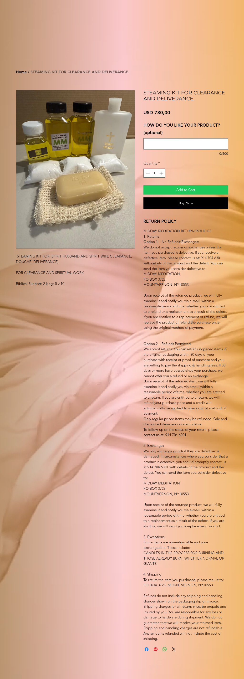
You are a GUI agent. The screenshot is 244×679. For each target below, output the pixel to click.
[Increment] (161, 173)
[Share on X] (174, 649)
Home (21, 72)
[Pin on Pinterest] (155, 649)
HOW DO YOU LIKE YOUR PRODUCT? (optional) (181, 128)
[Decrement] (147, 173)
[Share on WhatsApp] (165, 649)
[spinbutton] (154, 173)
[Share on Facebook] (146, 649)
